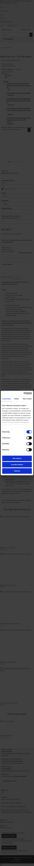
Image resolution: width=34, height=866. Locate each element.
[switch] (29, 437)
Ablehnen (17, 471)
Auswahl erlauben (17, 464)
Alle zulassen (17, 458)
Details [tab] (16, 399)
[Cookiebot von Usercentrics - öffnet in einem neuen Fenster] (24, 393)
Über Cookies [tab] (27, 399)
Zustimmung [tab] (6, 399)
